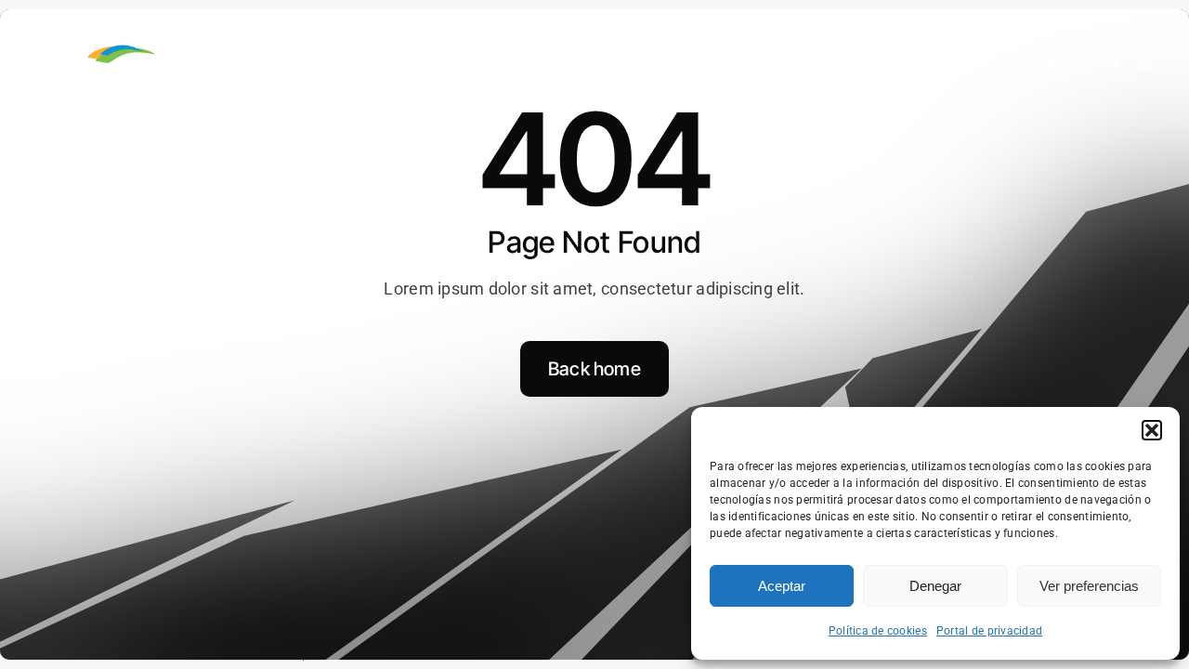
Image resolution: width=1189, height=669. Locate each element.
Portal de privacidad (989, 630)
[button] (1152, 430)
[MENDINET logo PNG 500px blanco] (168, 46)
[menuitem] (965, 64)
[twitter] (1051, 63)
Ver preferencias (1089, 586)
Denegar (935, 586)
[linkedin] (1145, 63)
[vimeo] (1113, 63)
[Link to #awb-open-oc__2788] (58, 64)
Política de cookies (878, 630)
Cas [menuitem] (1009, 63)
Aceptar (781, 586)
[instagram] (1083, 63)
